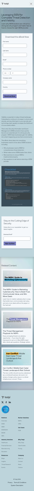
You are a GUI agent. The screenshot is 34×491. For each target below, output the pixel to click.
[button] (31, 3)
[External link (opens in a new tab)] (2, 402)
